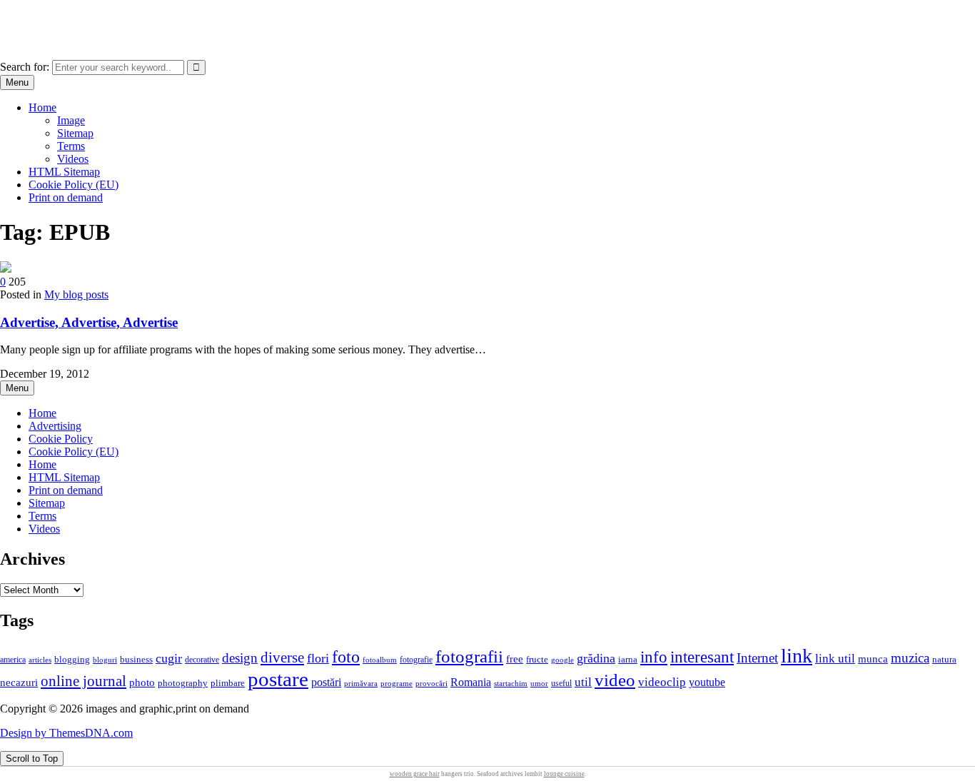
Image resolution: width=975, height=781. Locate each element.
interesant (702, 657)
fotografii (469, 656)
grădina (596, 658)
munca (873, 659)
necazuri (19, 682)
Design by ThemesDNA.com (66, 733)
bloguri (105, 660)
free (514, 658)
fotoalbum (380, 659)
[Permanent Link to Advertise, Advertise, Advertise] (5, 269)
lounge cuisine (564, 773)
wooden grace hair (415, 773)
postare (278, 678)
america (13, 660)
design (240, 657)
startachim (510, 683)
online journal (83, 681)
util (583, 682)
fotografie (416, 660)
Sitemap (75, 133)
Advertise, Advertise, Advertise (89, 322)
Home (42, 107)
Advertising (55, 426)
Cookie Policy (61, 439)
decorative (202, 660)
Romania (470, 682)
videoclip (662, 682)
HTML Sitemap (64, 172)
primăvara (361, 683)
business (136, 659)
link (796, 656)
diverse (282, 657)
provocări (431, 683)
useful (561, 683)
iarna (627, 659)
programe (396, 683)
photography (183, 683)
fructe (537, 660)
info (653, 657)
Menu (17, 82)
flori (318, 658)
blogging (72, 660)
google (562, 659)
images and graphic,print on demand (81, 17)
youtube (707, 682)
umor (539, 683)
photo (142, 682)
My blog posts (76, 294)
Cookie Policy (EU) (73, 184)
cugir (169, 658)
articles (40, 659)
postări (326, 682)
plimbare (228, 683)
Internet (757, 657)
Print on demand (66, 197)
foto (346, 656)
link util (835, 658)
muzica (910, 657)
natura (944, 660)
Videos (73, 159)
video (615, 680)
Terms (71, 146)
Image (71, 120)
